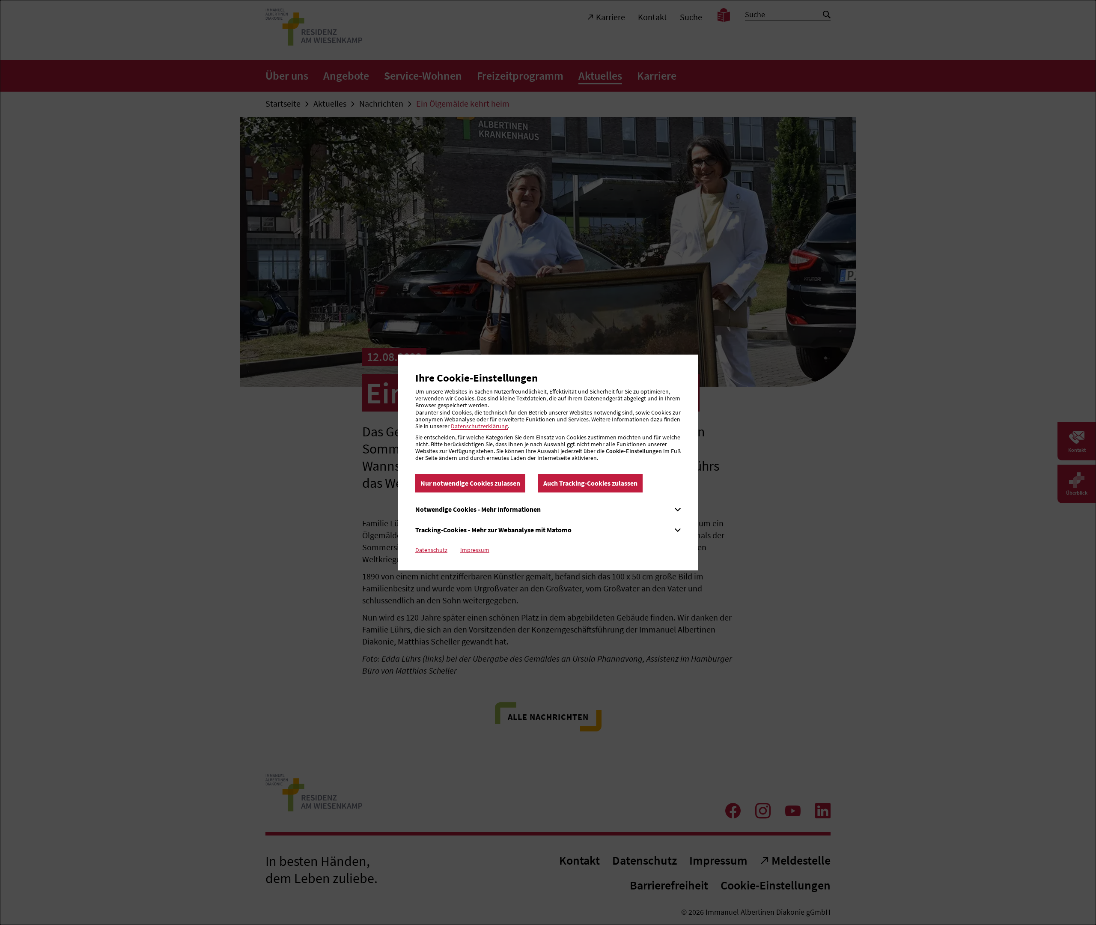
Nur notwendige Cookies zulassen (470, 483)
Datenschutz (431, 549)
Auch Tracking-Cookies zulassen (590, 483)
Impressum (474, 549)
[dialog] (548, 462)
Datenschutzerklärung (479, 426)
